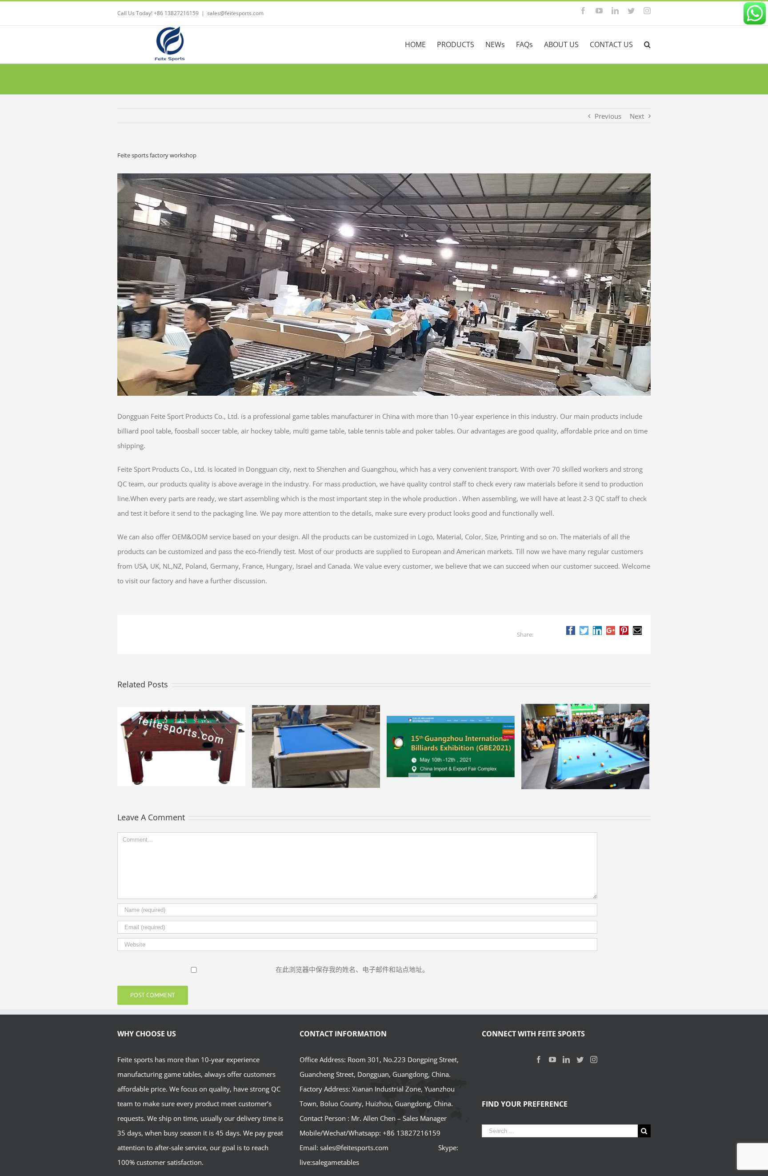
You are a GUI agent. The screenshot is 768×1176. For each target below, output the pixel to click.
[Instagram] (593, 1059)
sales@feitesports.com (235, 13)
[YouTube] (552, 1059)
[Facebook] (538, 1059)
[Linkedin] (566, 1059)
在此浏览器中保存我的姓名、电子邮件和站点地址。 (352, 969)
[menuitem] (421, 44)
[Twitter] (580, 1059)
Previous (608, 116)
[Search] (647, 44)
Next (637, 116)
